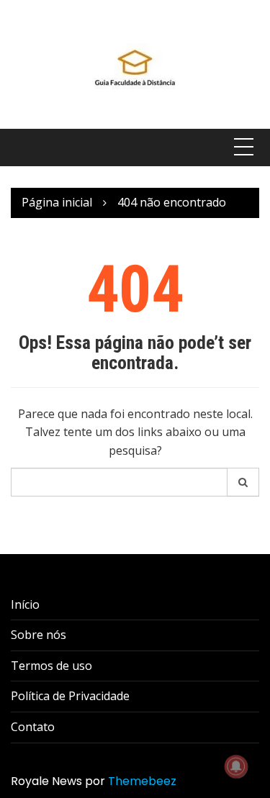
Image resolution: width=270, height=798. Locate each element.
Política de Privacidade (70, 696)
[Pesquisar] (243, 482)
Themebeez (142, 781)
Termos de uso (51, 666)
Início (25, 604)
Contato (33, 727)
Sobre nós (38, 635)
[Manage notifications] (236, 766)
